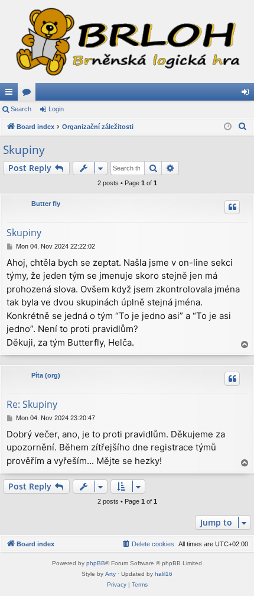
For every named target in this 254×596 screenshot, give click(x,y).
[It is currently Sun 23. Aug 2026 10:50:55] (228, 127)
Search (21, 108)
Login (56, 108)
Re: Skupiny (31, 404)
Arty (110, 574)
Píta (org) (45, 375)
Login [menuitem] (247, 94)
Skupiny (24, 149)
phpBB (95, 563)
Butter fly (45, 203)
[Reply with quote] (232, 207)
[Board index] (127, 41)
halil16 (163, 574)
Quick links (11, 94)
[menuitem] (242, 126)
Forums (28, 94)
